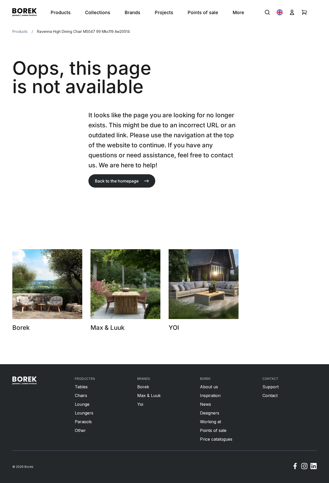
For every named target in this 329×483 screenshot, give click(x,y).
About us (209, 386)
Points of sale (213, 430)
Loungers (84, 413)
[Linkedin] (313, 467)
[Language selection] (280, 12)
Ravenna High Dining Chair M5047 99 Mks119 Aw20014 (83, 31)
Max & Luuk (149, 395)
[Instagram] (304, 467)
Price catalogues (216, 439)
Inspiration (210, 395)
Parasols (83, 421)
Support (270, 386)
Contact (270, 395)
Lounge (82, 404)
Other (80, 430)
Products (20, 31)
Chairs (81, 395)
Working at (210, 421)
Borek (143, 386)
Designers (209, 413)
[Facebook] (295, 467)
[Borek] (24, 380)
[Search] (267, 12)
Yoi (140, 404)
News (205, 404)
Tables (81, 386)
